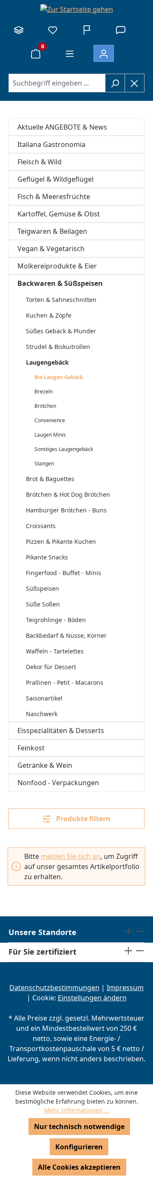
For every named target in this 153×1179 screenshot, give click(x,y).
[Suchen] (115, 83)
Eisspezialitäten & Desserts (60, 730)
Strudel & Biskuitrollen (58, 347)
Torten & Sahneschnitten (61, 300)
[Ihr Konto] (104, 53)
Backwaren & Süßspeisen (60, 283)
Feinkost (31, 748)
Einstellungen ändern (92, 997)
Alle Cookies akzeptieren (79, 1167)
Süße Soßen (43, 604)
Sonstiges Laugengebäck (63, 449)
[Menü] (70, 53)
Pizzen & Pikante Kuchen (61, 541)
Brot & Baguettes (50, 479)
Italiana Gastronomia (51, 144)
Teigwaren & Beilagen (52, 231)
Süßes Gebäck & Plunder (61, 331)
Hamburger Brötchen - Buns (66, 510)
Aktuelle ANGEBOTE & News (62, 127)
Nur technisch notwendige (79, 1126)
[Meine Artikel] (52, 29)
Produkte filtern (82, 818)
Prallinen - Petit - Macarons (64, 682)
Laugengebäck (47, 362)
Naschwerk (41, 714)
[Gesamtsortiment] (18, 29)
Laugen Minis (50, 434)
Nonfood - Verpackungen (58, 782)
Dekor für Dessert (51, 667)
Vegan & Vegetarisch (51, 248)
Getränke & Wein (44, 765)
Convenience (49, 420)
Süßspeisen (42, 588)
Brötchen (45, 406)
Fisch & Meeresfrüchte (53, 196)
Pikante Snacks (47, 557)
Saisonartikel (44, 698)
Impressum (125, 987)
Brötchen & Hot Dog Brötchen (68, 494)
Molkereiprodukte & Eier (57, 266)
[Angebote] (86, 29)
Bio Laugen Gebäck (58, 377)
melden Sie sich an (70, 856)
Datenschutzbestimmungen (54, 987)
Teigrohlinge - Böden (56, 620)
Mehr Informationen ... (76, 1110)
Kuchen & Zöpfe (48, 315)
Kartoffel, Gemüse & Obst (58, 214)
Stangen (44, 463)
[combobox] (56, 83)
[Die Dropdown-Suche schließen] (134, 83)
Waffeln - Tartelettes (55, 651)
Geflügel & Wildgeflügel (55, 179)
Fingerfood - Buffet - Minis (63, 573)
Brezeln (43, 391)
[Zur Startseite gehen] (76, 8)
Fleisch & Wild (39, 161)
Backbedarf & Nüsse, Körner (66, 635)
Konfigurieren (79, 1146)
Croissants (41, 526)
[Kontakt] (120, 29)
